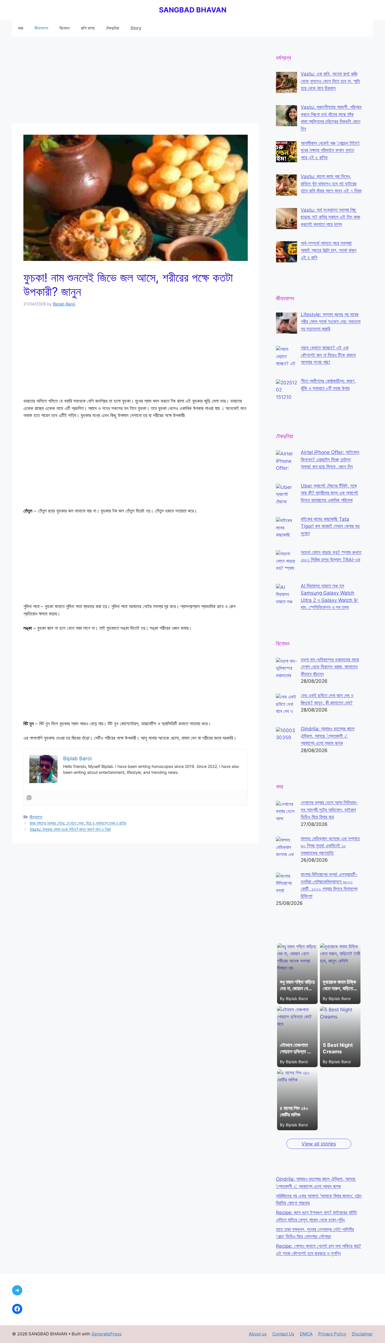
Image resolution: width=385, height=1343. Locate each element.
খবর (20, 28)
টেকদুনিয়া (112, 28)
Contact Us (283, 1334)
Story (135, 28)
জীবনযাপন (41, 28)
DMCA (306, 1334)
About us (258, 1334)
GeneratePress (106, 1334)
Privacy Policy (332, 1334)
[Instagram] (29, 798)
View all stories (319, 1144)
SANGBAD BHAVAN (192, 10)
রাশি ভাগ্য (88, 28)
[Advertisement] (135, 81)
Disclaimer (362, 1334)
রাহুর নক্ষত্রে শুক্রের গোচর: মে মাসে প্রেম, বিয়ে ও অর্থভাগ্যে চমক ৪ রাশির (78, 823)
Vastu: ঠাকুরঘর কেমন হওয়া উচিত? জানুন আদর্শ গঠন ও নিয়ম (70, 829)
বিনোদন (64, 28)
